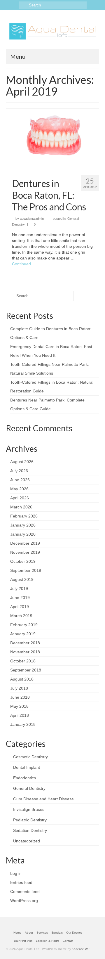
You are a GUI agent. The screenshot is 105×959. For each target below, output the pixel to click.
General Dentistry (29, 788)
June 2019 (20, 597)
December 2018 (25, 643)
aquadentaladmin (32, 218)
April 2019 (19, 606)
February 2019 (24, 624)
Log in (16, 873)
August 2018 (22, 679)
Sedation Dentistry (30, 830)
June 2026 (20, 479)
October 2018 (23, 661)
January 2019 (23, 633)
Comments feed (25, 891)
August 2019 (22, 579)
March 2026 (21, 507)
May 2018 (19, 706)
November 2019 (25, 552)
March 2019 (21, 615)
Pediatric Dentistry (30, 820)
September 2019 (25, 570)
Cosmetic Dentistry (30, 756)
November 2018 (25, 652)
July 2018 (19, 688)
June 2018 (20, 697)
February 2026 (24, 516)
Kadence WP (81, 949)
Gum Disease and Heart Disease (43, 799)
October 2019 (23, 561)
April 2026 (19, 498)
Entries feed (21, 882)
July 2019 (19, 588)
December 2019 (25, 543)
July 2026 (19, 470)
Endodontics (24, 777)
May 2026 (19, 489)
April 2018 (19, 715)
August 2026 (22, 461)
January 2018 (23, 724)
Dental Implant (26, 767)
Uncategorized (26, 841)
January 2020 (23, 534)
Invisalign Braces (28, 809)
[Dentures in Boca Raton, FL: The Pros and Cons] (52, 139)
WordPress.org (24, 900)
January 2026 (23, 525)
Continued (21, 264)
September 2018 (25, 670)
